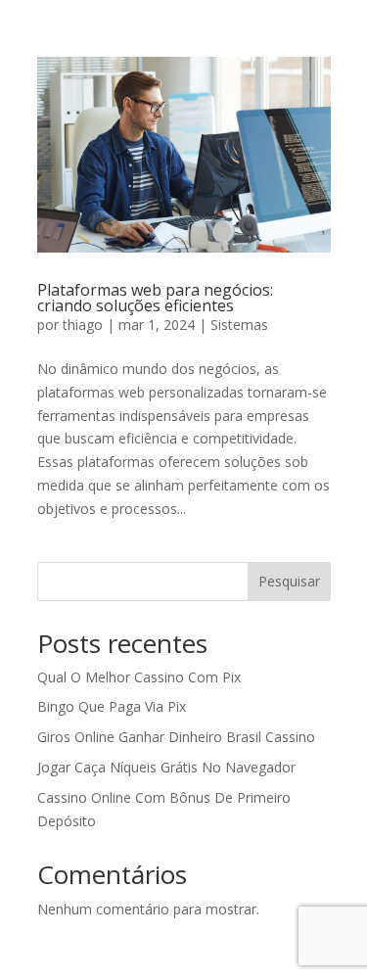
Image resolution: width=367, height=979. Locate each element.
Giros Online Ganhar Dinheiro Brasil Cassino (176, 736)
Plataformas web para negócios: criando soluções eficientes (155, 297)
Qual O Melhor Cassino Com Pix (139, 677)
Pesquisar (289, 581)
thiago (83, 324)
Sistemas (239, 324)
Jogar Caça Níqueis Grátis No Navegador (166, 767)
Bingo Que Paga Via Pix (111, 706)
